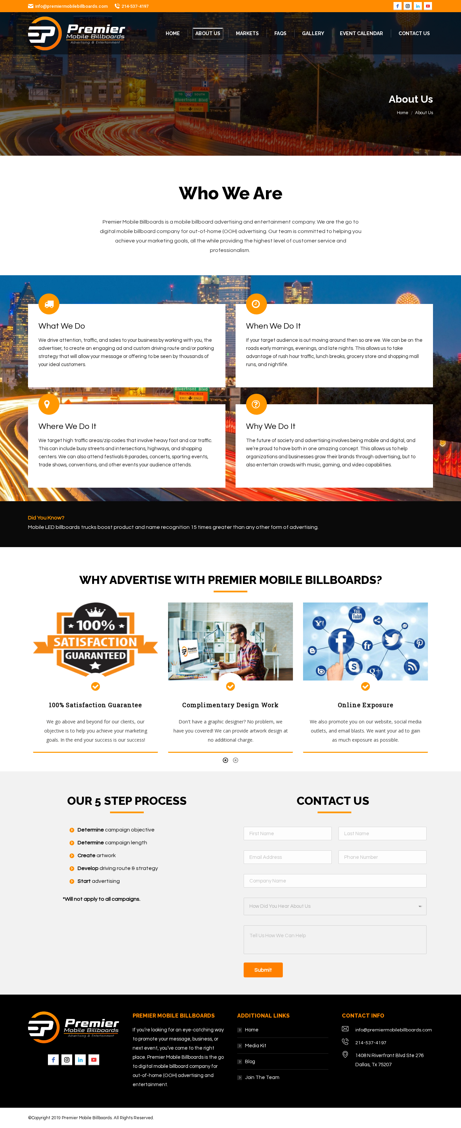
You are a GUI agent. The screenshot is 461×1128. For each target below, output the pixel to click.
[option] (95, 678)
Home (402, 112)
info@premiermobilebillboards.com (71, 6)
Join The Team (262, 1077)
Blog (250, 1061)
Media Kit (255, 1045)
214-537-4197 (134, 6)
